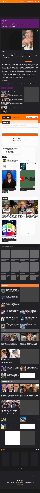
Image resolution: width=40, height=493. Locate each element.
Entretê (3, 51)
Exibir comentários (19, 61)
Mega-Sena (26, 323)
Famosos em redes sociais (8, 83)
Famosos (24, 83)
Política (19, 83)
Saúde (7, 373)
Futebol (28, 83)
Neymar (15, 83)
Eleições (8, 106)
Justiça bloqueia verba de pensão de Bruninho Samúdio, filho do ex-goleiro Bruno (13, 426)
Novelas (27, 366)
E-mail (35, 1)
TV (1, 392)
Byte (25, 316)
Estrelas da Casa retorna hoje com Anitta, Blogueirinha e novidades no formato (9, 345)
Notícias (8, 90)
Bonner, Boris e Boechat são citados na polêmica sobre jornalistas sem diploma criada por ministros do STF (10, 395)
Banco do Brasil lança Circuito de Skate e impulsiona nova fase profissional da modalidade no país (32, 418)
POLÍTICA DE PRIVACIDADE (29, 482)
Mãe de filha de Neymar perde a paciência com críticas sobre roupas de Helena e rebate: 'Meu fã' (10, 361)
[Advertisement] (27, 375)
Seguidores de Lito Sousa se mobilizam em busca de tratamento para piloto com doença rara (13, 375)
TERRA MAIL (22, 1)
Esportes (33, 83)
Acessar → (17, 156)
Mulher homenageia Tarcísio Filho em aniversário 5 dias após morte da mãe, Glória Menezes (13, 418)
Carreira (7, 316)
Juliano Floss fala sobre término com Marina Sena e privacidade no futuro (28, 344)
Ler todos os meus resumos (20, 134)
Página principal (5, 1)
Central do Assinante (29, 1)
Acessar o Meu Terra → (16, 117)
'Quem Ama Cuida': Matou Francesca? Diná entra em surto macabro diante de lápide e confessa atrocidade (32, 369)
